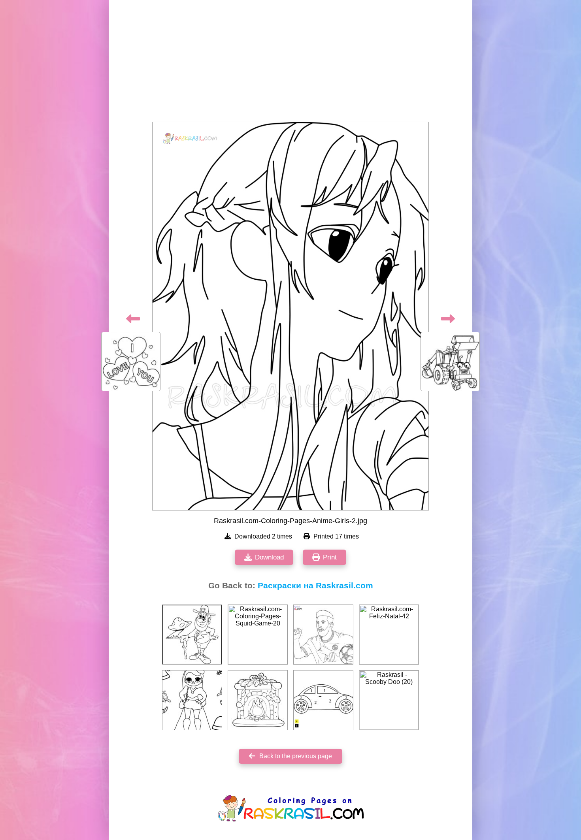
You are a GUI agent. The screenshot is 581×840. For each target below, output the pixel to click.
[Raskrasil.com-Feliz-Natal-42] (389, 635)
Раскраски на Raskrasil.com (315, 585)
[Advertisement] (290, 63)
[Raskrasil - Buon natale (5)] (258, 700)
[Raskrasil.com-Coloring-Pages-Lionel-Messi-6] (323, 635)
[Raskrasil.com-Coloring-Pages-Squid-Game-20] (258, 635)
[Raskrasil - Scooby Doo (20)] (389, 700)
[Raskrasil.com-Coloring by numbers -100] (323, 700)
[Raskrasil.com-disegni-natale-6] (192, 700)
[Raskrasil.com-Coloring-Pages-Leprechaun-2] (192, 635)
